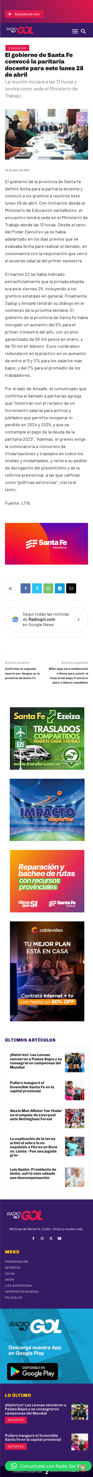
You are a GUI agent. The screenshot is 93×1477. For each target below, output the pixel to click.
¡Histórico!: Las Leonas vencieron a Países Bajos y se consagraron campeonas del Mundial (36, 1061)
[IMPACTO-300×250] (47, 844)
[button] (48, 1466)
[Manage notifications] (83, 1468)
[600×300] (46, 568)
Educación (17, 48)
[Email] (71, 588)
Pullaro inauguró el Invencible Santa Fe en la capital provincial (32, 1087)
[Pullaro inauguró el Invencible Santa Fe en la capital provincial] (74, 1090)
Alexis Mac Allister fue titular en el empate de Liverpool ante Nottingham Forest (36, 1114)
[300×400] (47, 1025)
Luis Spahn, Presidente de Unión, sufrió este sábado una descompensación (33, 1173)
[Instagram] (42, 1238)
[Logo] (20, 30)
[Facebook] (26, 588)
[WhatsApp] (48, 588)
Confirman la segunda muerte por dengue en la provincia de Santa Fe (22, 673)
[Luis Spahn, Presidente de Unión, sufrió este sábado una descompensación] (74, 1177)
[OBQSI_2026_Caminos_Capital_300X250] (47, 916)
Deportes (16, 1420)
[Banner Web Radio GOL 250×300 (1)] (47, 773)
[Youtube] (60, 1238)
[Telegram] (60, 588)
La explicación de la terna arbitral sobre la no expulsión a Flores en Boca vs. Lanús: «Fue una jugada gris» (33, 1146)
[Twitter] (37, 588)
